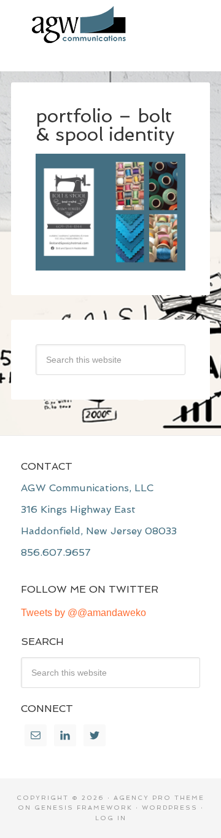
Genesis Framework (83, 807)
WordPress (170, 807)
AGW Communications (110, 24)
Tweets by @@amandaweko (83, 612)
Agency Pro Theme (159, 797)
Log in (110, 818)
